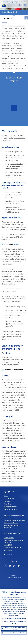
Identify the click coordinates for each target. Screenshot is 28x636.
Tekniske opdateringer (11, 523)
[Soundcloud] (23, 566)
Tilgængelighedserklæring (12, 547)
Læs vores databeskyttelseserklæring (15, 618)
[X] (5, 566)
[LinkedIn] (10, 566)
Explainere (7, 501)
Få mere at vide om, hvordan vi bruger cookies (15, 622)
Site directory (8, 554)
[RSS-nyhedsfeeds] (14, 570)
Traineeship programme (13, 369)
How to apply (9, 244)
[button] (25, 2)
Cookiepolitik (8, 545)
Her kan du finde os (10, 509)
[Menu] (25, 5)
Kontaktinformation (10, 507)
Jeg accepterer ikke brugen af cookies (15, 632)
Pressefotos (8, 504)
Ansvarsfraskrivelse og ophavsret (14, 520)
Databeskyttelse (9, 538)
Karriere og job (9, 498)
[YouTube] (18, 566)
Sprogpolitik (8, 550)
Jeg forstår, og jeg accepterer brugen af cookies (15, 628)
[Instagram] (14, 566)
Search (19, 5)
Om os (6, 496)
